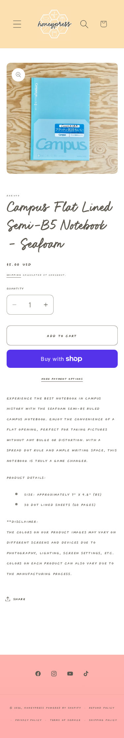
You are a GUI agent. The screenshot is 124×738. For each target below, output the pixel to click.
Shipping (14, 275)
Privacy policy (28, 720)
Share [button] (19, 598)
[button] (17, 24)
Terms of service (65, 720)
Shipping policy (103, 720)
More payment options (62, 378)
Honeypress (35, 707)
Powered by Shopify (63, 707)
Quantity (15, 288)
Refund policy (101, 707)
